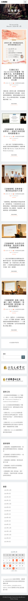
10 (16, 560)
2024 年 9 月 (7, 507)
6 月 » (15, 571)
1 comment (14, 195)
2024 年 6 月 (7, 510)
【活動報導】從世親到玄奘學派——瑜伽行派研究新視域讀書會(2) (14, 131)
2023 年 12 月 (7, 528)
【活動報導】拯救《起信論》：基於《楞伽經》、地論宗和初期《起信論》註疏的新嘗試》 (14, 303)
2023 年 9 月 (7, 538)
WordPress (22, 597)
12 (22, 560)
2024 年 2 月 (7, 524)
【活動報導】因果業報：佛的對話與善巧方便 (14, 190)
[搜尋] (23, 357)
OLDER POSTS (14, 342)
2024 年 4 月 (7, 517)
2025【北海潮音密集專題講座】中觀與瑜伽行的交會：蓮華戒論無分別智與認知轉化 (13, 407)
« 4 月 (12, 571)
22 (10, 565)
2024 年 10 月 (7, 504)
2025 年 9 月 (7, 493)
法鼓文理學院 (16, 579)
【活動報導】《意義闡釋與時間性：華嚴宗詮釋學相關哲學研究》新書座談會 (13, 449)
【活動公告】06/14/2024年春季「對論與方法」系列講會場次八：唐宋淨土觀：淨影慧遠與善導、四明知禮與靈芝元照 (14, 75)
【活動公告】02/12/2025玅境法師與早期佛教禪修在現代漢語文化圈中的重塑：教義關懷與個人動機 (13, 424)
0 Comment (14, 84)
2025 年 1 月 (7, 500)
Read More (14, 103)
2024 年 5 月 (7, 514)
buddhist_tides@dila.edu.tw (14, 585)
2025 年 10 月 (7, 490)
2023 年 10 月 (7, 534)
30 (13, 568)
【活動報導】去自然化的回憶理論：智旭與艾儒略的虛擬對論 (14, 245)
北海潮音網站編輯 (19, 83)
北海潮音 (4, 2)
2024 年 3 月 (7, 521)
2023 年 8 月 (7, 541)
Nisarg (16, 599)
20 (4, 565)
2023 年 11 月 (7, 531)
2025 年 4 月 (7, 497)
